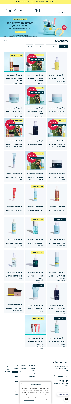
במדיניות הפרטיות (29, 400)
